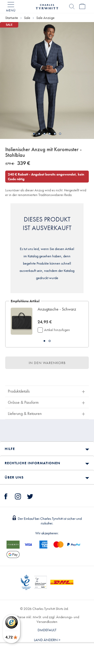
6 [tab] (60, 134)
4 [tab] (49, 134)
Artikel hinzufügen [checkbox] (57, 329)
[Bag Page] (82, 6)
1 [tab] (34, 134)
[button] (58, 312)
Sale (27, 17)
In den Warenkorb (47, 362)
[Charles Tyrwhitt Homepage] (47, 6)
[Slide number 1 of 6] (47, 80)
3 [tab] (44, 134)
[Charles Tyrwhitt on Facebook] (6, 495)
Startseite (11, 17)
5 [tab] (54, 134)
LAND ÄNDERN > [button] (47, 639)
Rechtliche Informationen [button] (32, 463)
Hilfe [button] (10, 448)
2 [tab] (39, 134)
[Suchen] (72, 6)
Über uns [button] (14, 477)
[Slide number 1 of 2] (21, 321)
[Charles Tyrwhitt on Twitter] (30, 495)
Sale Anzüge (45, 17)
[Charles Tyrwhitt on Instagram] (18, 495)
